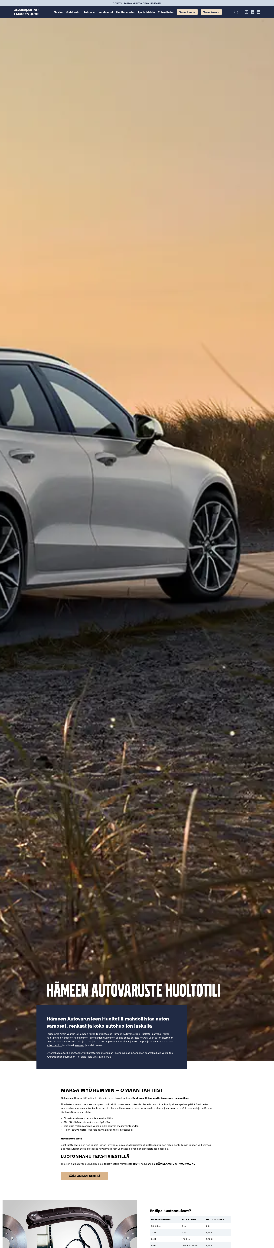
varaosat (79, 1045)
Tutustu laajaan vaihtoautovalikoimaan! (137, 3)
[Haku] (236, 12)
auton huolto (54, 1045)
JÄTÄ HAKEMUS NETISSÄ (84, 1175)
